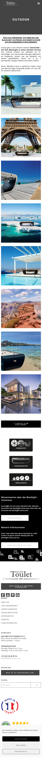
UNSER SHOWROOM (9, 609)
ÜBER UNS (5, 602)
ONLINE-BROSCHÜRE (9, 612)
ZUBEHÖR (5, 619)
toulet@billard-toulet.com (10, 658)
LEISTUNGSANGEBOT (9, 606)
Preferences (21, 751)
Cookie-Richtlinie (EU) (9, 623)
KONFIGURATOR (7, 616)
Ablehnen (21, 745)
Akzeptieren (21, 739)
